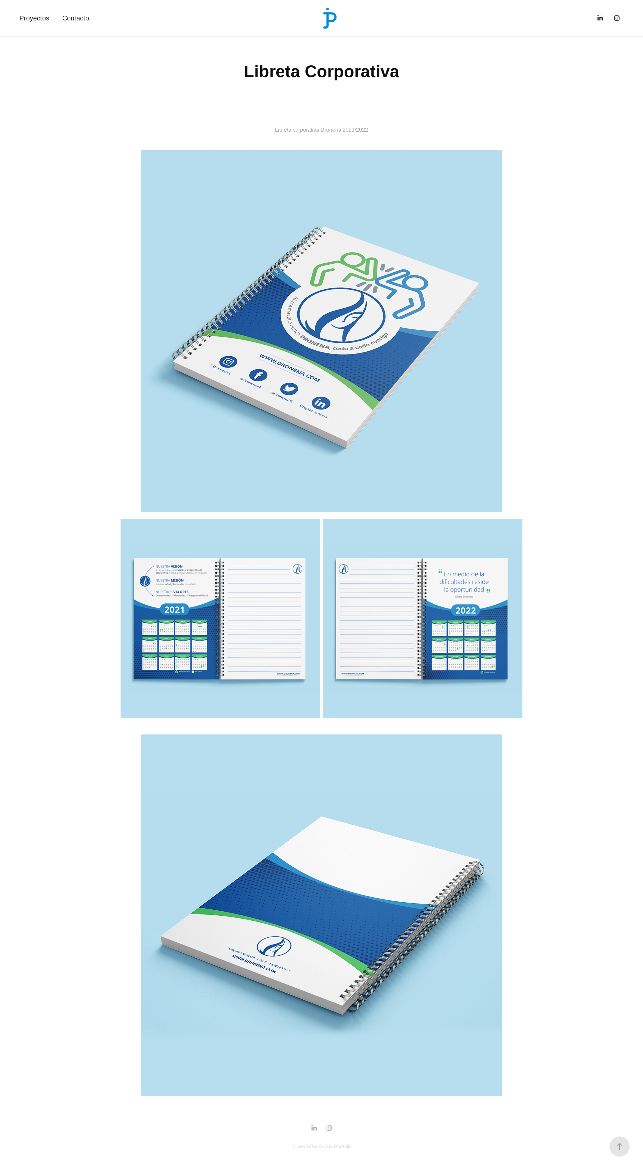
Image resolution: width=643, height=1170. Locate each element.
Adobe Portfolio (335, 1146)
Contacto (75, 18)
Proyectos (34, 18)
